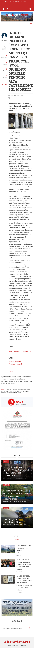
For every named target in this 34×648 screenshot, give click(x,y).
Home (2, 390)
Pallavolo (6, 485)
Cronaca (21, 98)
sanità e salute (15, 362)
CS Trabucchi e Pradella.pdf (20, 352)
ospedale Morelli (16, 364)
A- (3, 84)
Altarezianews (17, 641)
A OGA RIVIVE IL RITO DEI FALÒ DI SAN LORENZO (24, 548)
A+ (6, 84)
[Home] (17, 15)
